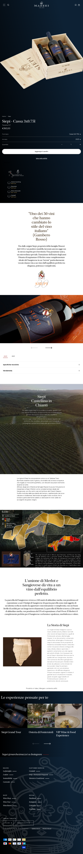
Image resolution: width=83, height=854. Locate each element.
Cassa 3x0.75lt (74, 134)
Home (4, 116)
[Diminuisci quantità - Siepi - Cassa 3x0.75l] (65, 144)
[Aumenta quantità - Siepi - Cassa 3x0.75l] (77, 144)
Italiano (7, 822)
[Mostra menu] (4, 5)
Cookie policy (36, 828)
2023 (77, 139)
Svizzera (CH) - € (23, 822)
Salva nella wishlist (41, 158)
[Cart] (79, 5)
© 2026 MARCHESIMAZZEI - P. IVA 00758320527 (15, 828)
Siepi (9, 116)
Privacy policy (47, 828)
